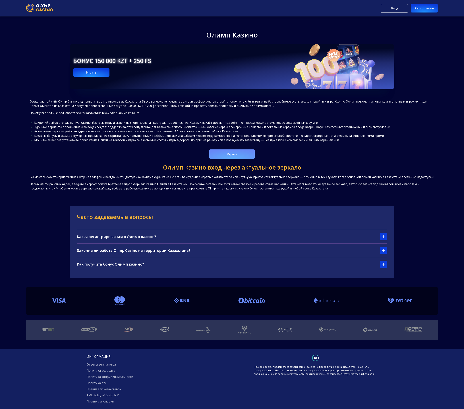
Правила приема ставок (104, 389)
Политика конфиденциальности (110, 377)
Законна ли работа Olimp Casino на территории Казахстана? (133, 250)
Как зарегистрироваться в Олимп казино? (116, 236)
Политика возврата (101, 371)
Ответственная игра (101, 364)
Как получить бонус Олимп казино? (110, 264)
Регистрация (424, 8)
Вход (394, 8)
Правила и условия (100, 401)
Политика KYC (97, 383)
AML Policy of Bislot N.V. (103, 395)
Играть (91, 72)
